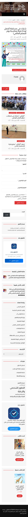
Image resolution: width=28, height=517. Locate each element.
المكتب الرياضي (21, 112)
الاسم (24, 173)
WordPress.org (21, 376)
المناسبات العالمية (21, 39)
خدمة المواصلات (20, 328)
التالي (6, 88)
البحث (23, 211)
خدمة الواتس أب (20, 314)
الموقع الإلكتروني (22, 187)
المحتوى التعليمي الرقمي (18, 324)
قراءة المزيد (19, 459)
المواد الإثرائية (13, 39)
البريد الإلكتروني (22, 180)
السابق (21, 88)
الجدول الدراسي (21, 306)
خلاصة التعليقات (20, 372)
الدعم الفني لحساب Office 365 (17, 335)
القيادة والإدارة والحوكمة (12, 230)
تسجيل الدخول (21, 365)
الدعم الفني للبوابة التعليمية (18, 339)
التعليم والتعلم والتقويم (21, 230)
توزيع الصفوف (21, 332)
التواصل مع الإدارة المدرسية (17, 343)
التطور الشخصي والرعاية (18, 70)
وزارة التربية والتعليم (20, 317)
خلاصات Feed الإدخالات (18, 369)
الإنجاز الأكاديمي (22, 228)
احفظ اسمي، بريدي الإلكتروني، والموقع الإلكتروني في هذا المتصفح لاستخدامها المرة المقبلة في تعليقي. (15, 196)
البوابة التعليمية (21, 321)
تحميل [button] (19, 496)
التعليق (24, 164)
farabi (23, 37)
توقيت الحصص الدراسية (18, 310)
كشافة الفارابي (13, 112)
